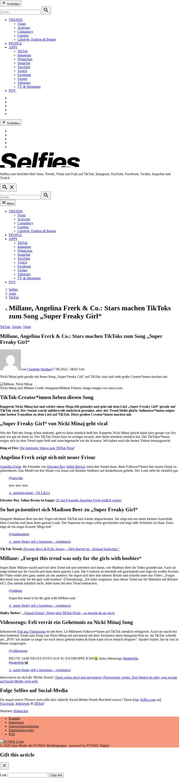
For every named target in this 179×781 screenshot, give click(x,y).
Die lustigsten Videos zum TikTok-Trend (47, 448)
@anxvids (16, 478)
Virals (21, 24)
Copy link (56, 775)
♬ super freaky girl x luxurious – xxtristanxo (40, 541)
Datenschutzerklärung (24, 726)
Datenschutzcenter (21, 730)
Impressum (16, 722)
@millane (15, 591)
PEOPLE (15, 43)
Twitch (22, 71)
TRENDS (16, 20)
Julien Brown (75, 466)
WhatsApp (24, 59)
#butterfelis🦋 (18, 662)
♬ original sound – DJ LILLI (29, 493)
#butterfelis (130, 658)
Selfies (13, 289)
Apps (12, 293)
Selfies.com (148, 700)
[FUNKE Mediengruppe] (12, 741)
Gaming (23, 35)
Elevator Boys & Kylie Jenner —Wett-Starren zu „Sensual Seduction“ (71, 549)
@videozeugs (18, 651)
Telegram (23, 83)
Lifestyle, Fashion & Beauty (36, 39)
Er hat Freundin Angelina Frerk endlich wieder (89, 500)
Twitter (22, 79)
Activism (23, 27)
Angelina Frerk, (11, 466)
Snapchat (23, 63)
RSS (12, 734)
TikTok (22, 51)
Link (3, 775)
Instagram (24, 55)
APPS (13, 47)
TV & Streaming (29, 86)
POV (12, 90)
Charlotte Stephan (39, 369)
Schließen (13, 4)
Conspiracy (25, 31)
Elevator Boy (56, 466)
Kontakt (14, 718)
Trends (16, 327)
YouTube (23, 67)
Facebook (24, 75)
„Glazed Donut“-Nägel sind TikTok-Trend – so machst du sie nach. (68, 613)
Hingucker (21, 711)
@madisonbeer (19, 534)
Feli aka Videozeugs (31, 631)
